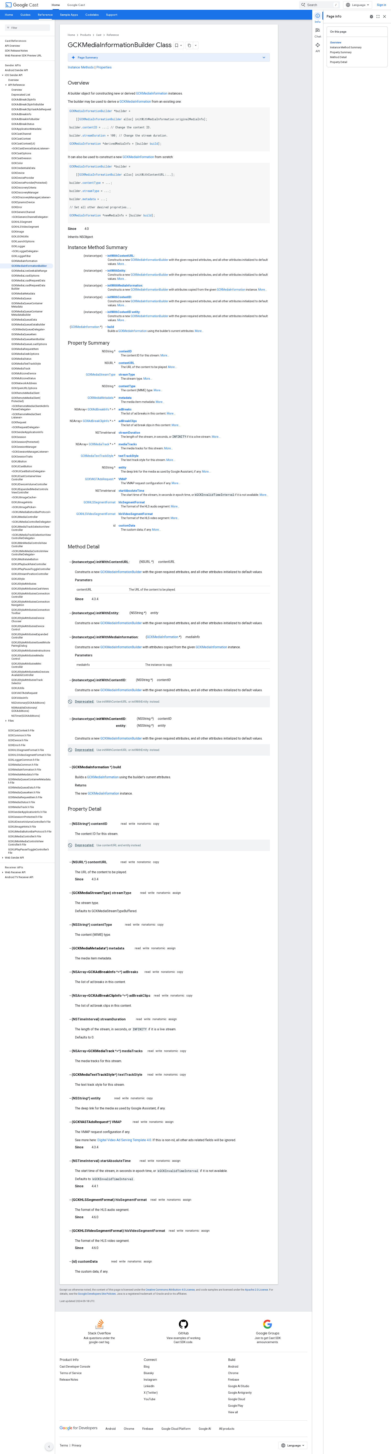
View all (233, 1412)
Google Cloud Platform (176, 1428)
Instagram (150, 1379)
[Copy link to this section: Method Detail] (104, 547)
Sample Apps (69, 15)
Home (56, 5)
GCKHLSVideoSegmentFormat (95, 514)
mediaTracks (128, 444)
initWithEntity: (116, 270)
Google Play (235, 1405)
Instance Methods (81, 67)
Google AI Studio (238, 1386)
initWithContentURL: (121, 255)
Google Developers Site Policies (97, 1293)
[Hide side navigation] (49, 1447)
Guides (25, 15)
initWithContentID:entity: (123, 312)
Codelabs (92, 15)
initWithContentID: (119, 297)
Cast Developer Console (75, 1366)
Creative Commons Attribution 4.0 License (170, 1289)
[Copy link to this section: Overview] (93, 83)
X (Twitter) (151, 1392)
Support (111, 15)
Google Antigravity (240, 1392)
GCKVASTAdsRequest (99, 479)
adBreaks (125, 409)
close (384, 16)
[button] (26, 75)
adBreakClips (128, 421)
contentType (91, 183)
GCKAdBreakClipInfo (96, 421)
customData (127, 525)
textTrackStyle (128, 455)
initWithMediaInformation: (125, 285)
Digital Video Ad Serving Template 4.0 (124, 1140)
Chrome (233, 1373)
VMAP (123, 479)
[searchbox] (27, 27)
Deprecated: (84, 701)
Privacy (76, 1445)
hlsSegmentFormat (132, 502)
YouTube (149, 1399)
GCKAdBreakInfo (98, 409)
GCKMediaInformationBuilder (90, 111)
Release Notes (69, 1379)
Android (233, 1366)
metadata (89, 199)
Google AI (205, 1428)
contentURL (126, 363)
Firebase (233, 1379)
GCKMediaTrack (99, 444)
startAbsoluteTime (131, 490)
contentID (89, 127)
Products (85, 34)
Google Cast (76, 5)
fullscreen (378, 16)
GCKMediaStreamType (100, 374)
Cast (33, 5)
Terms (64, 1445)
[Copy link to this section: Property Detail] (105, 809)
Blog (146, 1366)
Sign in (381, 5)
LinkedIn (149, 1386)
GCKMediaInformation (151, 93)
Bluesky (149, 1373)
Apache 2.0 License (256, 1289)
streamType (90, 191)
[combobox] (319, 5)
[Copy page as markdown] (189, 45)
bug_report (371, 16)
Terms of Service (71, 1373)
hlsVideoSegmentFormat (136, 514)
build (154, 144)
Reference (45, 15)
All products (226, 1428)
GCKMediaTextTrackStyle (97, 455)
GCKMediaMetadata (100, 397)
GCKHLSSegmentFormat (99, 502)
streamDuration (93, 135)
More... (121, 264)
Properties (104, 67)
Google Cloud (236, 1399)
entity (122, 467)
